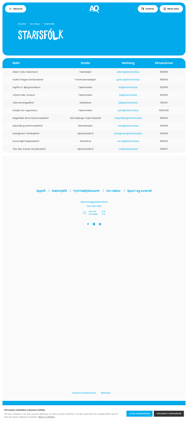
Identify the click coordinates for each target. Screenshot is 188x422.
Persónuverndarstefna (84, 393)
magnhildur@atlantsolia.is (128, 118)
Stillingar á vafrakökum (169, 414)
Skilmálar (106, 393)
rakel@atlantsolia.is (128, 125)
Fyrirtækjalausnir (88, 191)
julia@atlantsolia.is (128, 102)
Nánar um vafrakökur (46, 417)
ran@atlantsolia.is (128, 148)
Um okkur (35, 24)
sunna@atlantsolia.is (128, 141)
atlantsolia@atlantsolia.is (94, 202)
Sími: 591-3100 (94, 206)
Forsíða (22, 24)
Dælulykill (61, 191)
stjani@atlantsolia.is (128, 110)
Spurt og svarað (139, 191)
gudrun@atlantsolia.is (128, 79)
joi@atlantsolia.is (128, 95)
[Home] (94, 9)
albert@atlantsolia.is (128, 71)
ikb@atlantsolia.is (128, 87)
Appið (42, 191)
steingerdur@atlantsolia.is (128, 133)
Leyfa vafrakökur (139, 414)
